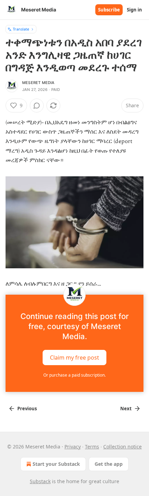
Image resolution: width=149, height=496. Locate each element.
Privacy (72, 446)
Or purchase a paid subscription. (74, 375)
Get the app (109, 464)
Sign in (134, 10)
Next (126, 408)
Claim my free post (74, 357)
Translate (21, 29)
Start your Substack (56, 464)
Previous (27, 408)
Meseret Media (38, 82)
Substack (40, 481)
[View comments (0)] (37, 105)
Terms (92, 446)
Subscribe (109, 10)
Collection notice (122, 446)
